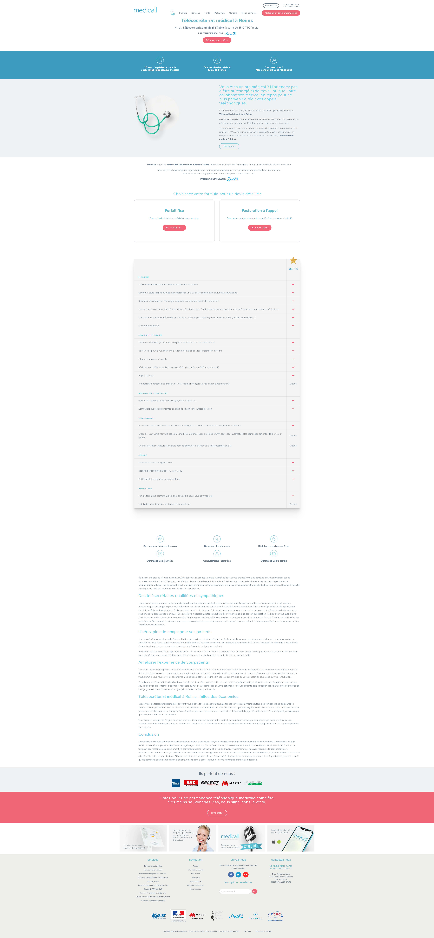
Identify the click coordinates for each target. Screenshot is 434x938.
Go (254, 891)
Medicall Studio (153, 881)
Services (195, 13)
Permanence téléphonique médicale (153, 874)
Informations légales (195, 870)
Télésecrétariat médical (153, 866)
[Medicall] (145, 9)
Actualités (220, 13)
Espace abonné (271, 5)
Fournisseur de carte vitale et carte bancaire (153, 897)
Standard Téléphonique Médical (153, 901)
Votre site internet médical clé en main (153, 877)
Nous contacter (249, 13)
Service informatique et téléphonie (153, 893)
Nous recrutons (196, 889)
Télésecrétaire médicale (153, 870)
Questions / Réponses (195, 885)
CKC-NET (247, 931)
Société (183, 13)
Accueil (195, 866)
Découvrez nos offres (217, 40)
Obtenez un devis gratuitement (281, 13)
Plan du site (195, 874)
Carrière (233, 13)
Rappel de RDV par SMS (153, 889)
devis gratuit (217, 813)
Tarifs (207, 13)
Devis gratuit (229, 146)
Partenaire (196, 877)
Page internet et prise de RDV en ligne (153, 885)
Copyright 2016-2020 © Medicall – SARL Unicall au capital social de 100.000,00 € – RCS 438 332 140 (201, 931)
